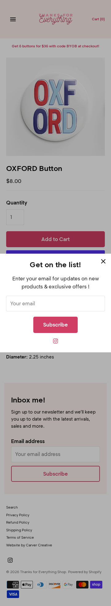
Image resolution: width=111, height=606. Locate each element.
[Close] (103, 261)
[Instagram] (55, 343)
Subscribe (55, 325)
